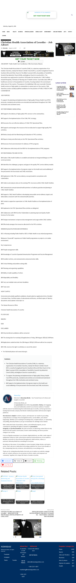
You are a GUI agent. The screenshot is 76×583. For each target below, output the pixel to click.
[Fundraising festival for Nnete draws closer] (72, 113)
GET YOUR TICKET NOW (41, 16)
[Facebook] (2, 554)
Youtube (14, 560)
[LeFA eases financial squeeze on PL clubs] (72, 95)
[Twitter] (2, 560)
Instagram (6, 557)
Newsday (5, 48)
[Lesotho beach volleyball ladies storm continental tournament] (72, 88)
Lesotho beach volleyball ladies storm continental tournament (62, 88)
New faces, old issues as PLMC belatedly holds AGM (61, 107)
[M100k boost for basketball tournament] (72, 101)
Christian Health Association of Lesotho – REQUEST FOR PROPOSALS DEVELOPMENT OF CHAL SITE (12, 514)
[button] (72, 15)
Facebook (6, 554)
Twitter (6, 560)
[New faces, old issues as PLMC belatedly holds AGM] (72, 107)
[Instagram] (2, 557)
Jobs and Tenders (5, 40)
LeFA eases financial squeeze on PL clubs (63, 94)
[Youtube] (10, 560)
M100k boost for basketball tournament (62, 100)
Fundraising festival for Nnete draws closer (62, 113)
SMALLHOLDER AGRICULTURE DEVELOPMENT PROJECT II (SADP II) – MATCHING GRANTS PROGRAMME (41, 514)
